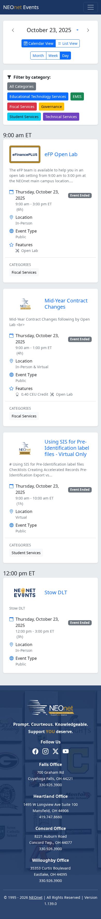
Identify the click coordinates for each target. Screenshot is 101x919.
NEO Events (21, 7)
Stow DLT (56, 592)
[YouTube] (66, 751)
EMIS (77, 96)
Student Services (24, 116)
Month (38, 55)
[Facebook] (35, 751)
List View (69, 43)
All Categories (22, 86)
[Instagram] (45, 751)
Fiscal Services (22, 106)
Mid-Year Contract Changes (66, 303)
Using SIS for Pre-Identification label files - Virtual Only (67, 448)
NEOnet (35, 897)
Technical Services (61, 116)
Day (65, 55)
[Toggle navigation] (90, 7)
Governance (51, 106)
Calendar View (40, 43)
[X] (56, 751)
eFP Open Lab (61, 154)
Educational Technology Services (38, 96)
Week (53, 55)
